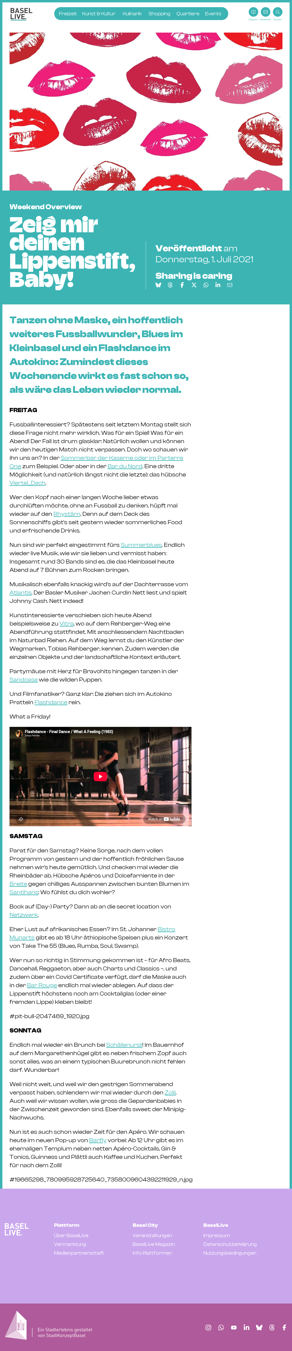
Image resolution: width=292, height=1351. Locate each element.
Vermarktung (70, 1244)
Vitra (67, 623)
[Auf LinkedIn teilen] (218, 285)
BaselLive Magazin (154, 1244)
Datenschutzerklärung (230, 1244)
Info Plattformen (152, 1253)
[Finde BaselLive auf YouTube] (234, 1327)
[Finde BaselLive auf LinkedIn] (246, 1327)
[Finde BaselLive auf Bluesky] (259, 1327)
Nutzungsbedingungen (229, 1253)
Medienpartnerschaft (79, 1253)
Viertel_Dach (27, 482)
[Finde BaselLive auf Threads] (272, 1327)
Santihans (24, 892)
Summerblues (141, 544)
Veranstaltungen (152, 1235)
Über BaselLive (71, 1235)
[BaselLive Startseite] (21, 14)
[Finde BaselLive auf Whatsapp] (221, 1327)
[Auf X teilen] (194, 285)
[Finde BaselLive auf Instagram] (208, 1327)
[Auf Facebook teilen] (182, 285)
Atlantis (21, 592)
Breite (18, 883)
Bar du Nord (125, 466)
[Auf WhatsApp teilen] (206, 285)
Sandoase (24, 679)
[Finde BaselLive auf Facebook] (284, 1327)
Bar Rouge (42, 985)
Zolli (170, 1092)
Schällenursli (124, 1044)
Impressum (216, 1235)
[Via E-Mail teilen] (230, 285)
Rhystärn (66, 513)
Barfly (97, 1140)
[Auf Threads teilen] (170, 285)
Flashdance (51, 702)
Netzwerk (24, 914)
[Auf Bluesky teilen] (158, 285)
